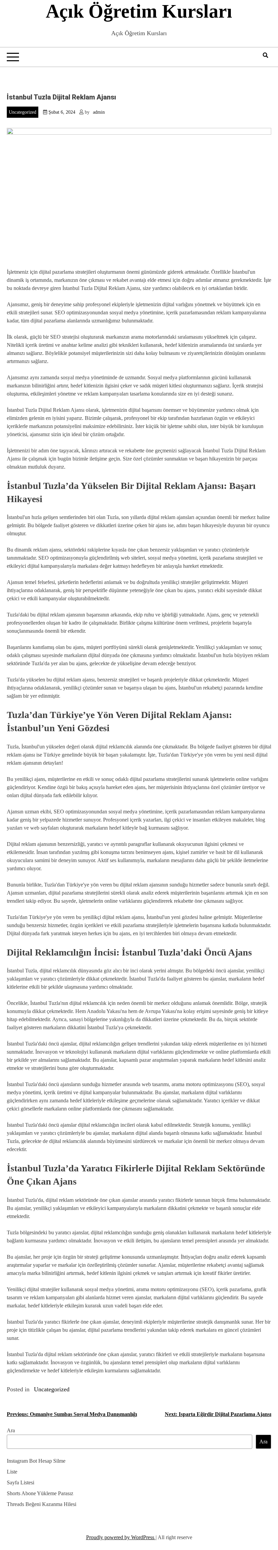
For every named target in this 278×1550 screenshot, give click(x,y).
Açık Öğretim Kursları (139, 11)
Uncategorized (22, 112)
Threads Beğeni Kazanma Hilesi (41, 1504)
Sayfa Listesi (20, 1482)
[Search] (265, 55)
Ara (11, 1430)
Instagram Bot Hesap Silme (36, 1461)
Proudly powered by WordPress (121, 1537)
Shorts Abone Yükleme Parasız (40, 1493)
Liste (12, 1472)
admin (99, 112)
